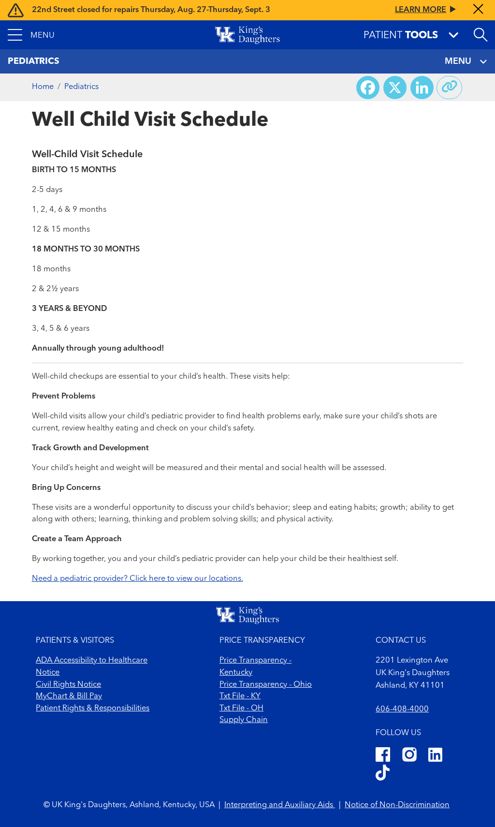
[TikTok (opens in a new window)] (383, 774)
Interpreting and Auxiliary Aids (279, 805)
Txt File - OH (241, 708)
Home (43, 87)
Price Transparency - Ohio (265, 685)
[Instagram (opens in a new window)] (409, 756)
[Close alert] (478, 9)
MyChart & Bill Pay (69, 696)
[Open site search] (480, 34)
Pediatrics (81, 87)
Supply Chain (243, 720)
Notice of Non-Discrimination (397, 805)
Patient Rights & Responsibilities (92, 708)
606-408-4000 (402, 709)
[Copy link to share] (450, 87)
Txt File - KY (240, 696)
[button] (31, 34)
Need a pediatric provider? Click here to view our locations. (137, 579)
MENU (458, 61)
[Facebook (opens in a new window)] (383, 756)
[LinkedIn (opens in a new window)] (435, 756)
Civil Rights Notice (68, 685)
